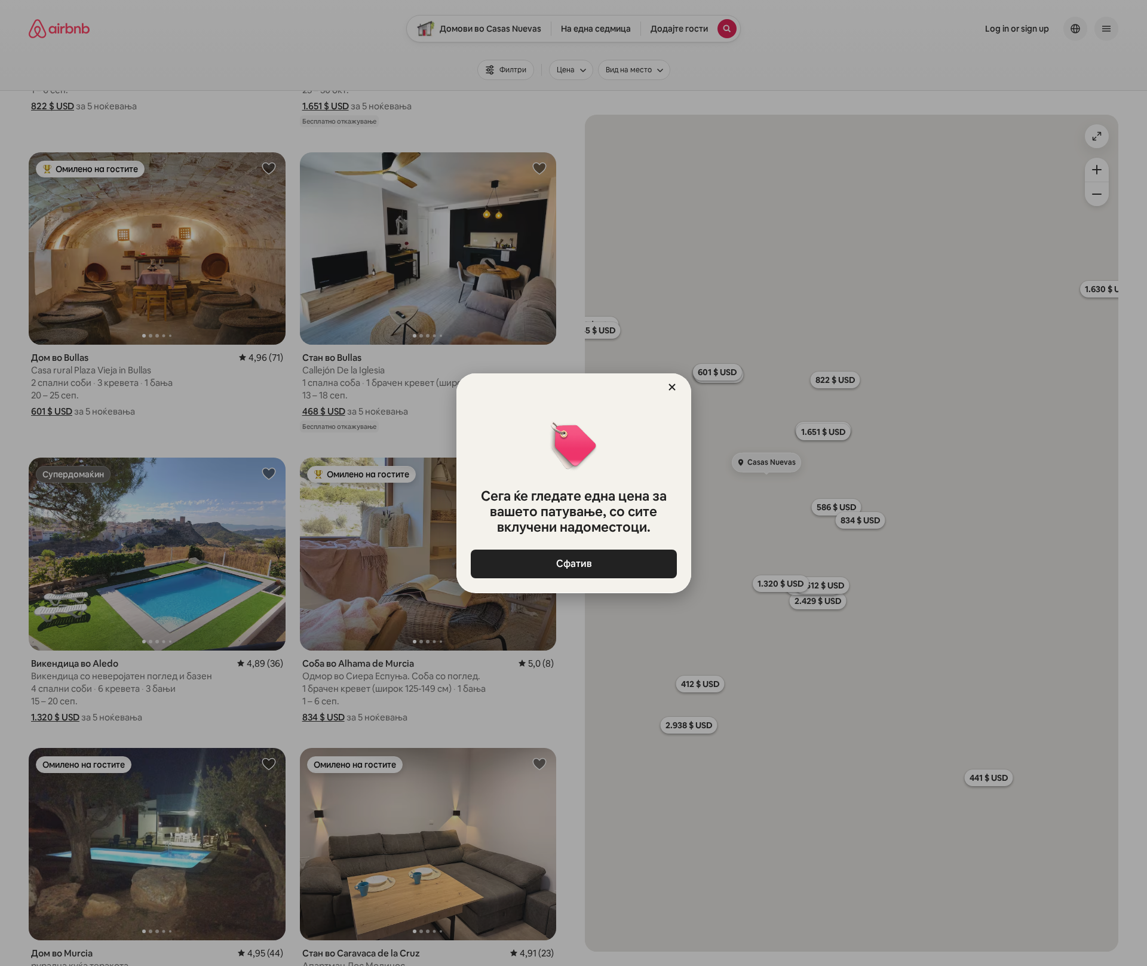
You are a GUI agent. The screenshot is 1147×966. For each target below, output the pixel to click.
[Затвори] (672, 387)
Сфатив (573, 563)
